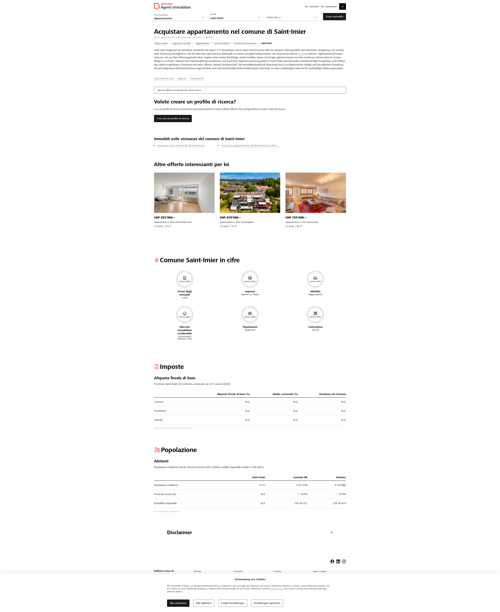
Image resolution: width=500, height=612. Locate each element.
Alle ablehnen (203, 603)
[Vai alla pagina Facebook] (332, 561)
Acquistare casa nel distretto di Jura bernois (181, 145)
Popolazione (197, 78)
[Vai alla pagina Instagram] (344, 561)
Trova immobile (334, 16)
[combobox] (233, 18)
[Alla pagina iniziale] (172, 6)
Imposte (182, 78)
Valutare (197, 571)
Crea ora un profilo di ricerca (173, 118)
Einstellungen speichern (267, 603)
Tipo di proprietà (161, 15)
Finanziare (238, 571)
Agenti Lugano (319, 571)
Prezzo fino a (273, 17)
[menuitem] (312, 6)
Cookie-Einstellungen (232, 603)
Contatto (277, 571)
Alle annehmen (178, 603)
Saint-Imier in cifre (164, 78)
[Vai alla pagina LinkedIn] (338, 561)
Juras (301, 53)
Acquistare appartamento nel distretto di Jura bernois (250, 145)
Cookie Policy (276, 588)
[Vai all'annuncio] (184, 193)
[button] (342, 6)
